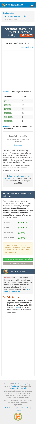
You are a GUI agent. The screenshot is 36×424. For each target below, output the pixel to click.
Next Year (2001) (27, 47)
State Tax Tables (10, 408)
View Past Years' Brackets (17, 263)
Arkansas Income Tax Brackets (16, 16)
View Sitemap (15, 386)
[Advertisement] (18, 70)
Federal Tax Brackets (23, 408)
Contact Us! (18, 145)
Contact (18, 410)
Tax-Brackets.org (9, 13)
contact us (16, 307)
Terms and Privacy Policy (19, 388)
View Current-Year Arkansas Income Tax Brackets (18, 259)
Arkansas (6, 92)
